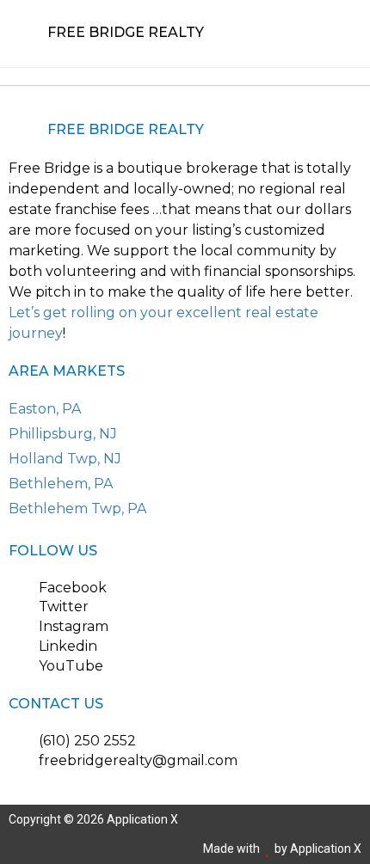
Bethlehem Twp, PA (77, 508)
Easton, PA (45, 409)
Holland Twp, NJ (65, 458)
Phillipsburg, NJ (63, 434)
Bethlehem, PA (61, 483)
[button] (337, 33)
